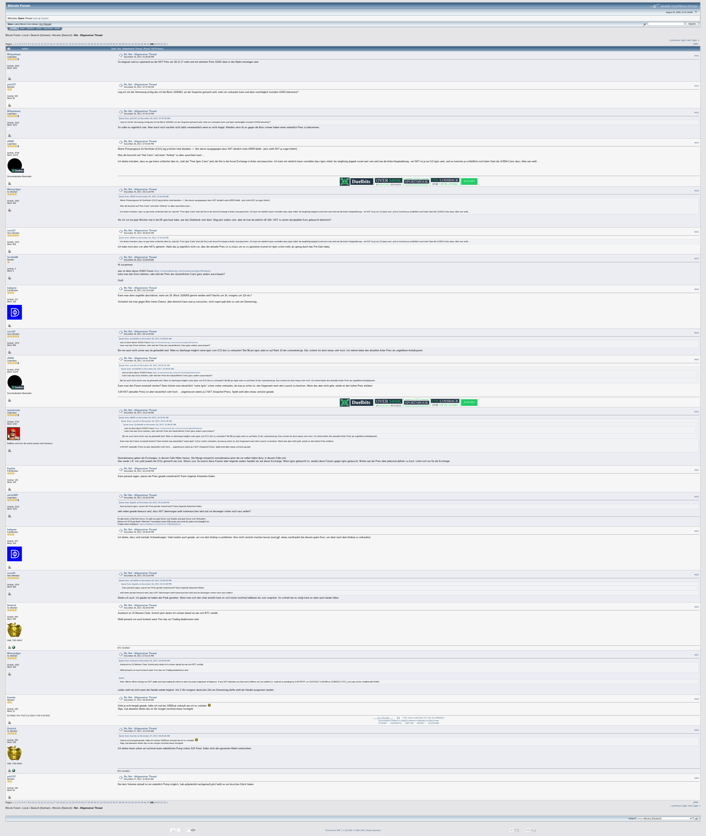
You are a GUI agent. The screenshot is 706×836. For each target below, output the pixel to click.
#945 (696, 191)
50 (158, 44)
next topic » (693, 40)
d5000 (10, 141)
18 (57, 44)
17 (54, 44)
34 (107, 44)
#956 (696, 607)
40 (126, 44)
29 (92, 44)
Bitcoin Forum (13, 35)
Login (39, 28)
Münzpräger (14, 189)
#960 (696, 778)
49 (155, 44)
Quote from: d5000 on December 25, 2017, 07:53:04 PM (143, 196)
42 (132, 44)
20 (64, 44)
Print (695, 44)
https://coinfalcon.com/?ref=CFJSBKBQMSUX (160, 524)
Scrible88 (12, 257)
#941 (696, 56)
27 (85, 44)
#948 (696, 289)
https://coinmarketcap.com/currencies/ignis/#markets (182, 271)
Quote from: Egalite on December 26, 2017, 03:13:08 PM (144, 502)
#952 (696, 470)
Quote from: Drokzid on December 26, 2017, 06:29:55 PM (144, 661)
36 (114, 44)
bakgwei (12, 288)
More (57, 28)
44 (139, 44)
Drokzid (11, 605)
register (44, 18)
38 (120, 44)
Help (22, 28)
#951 (696, 412)
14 (45, 44)
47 (148, 44)
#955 (696, 575)
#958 (696, 699)
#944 (696, 143)
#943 (696, 112)
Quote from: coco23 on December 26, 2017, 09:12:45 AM (144, 365)
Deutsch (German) (40, 35)
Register (48, 28)
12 (39, 44)
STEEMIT (382, 723)
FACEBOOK (395, 723)
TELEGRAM (433, 723)
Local (25, 35)
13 (42, 44)
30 (95, 44)
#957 (696, 655)
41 (129, 44)
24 (76, 44)
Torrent (47, 24)
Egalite (11, 468)
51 (162, 44)
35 (110, 44)
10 (32, 44)
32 (101, 44)
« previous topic (677, 40)
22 (70, 44)
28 (89, 44)
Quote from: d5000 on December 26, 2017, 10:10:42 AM (143, 418)
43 (135, 44)
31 (98, 44)
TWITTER (409, 723)
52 (165, 44)
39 (123, 44)
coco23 (11, 230)
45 (142, 44)
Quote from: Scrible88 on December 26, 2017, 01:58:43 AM (145, 339)
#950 (696, 359)
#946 (696, 232)
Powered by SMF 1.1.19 (336, 830)
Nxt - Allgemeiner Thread (88, 35)
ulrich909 (12, 495)
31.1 (41, 24)
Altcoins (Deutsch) (62, 35)
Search (30, 28)
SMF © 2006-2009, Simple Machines (364, 830)
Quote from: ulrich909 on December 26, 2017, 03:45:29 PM (145, 580)
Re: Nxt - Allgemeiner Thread (140, 54)
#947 (696, 259)
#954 (696, 531)
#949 (696, 333)
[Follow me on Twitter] (13, 647)
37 (117, 44)
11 (36, 44)
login (35, 18)
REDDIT (421, 723)
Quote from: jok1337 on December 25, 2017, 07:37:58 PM (144, 118)
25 (79, 44)
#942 (696, 86)
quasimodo (13, 410)
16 (51, 44)
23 (73, 44)
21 (67, 44)
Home (14, 28)
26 (82, 44)
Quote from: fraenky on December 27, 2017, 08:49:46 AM (144, 736)
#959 (696, 730)
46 (145, 44)
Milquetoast (13, 54)
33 (104, 44)
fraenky (11, 697)
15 (48, 44)
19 (60, 44)
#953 (696, 497)
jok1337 (11, 84)
